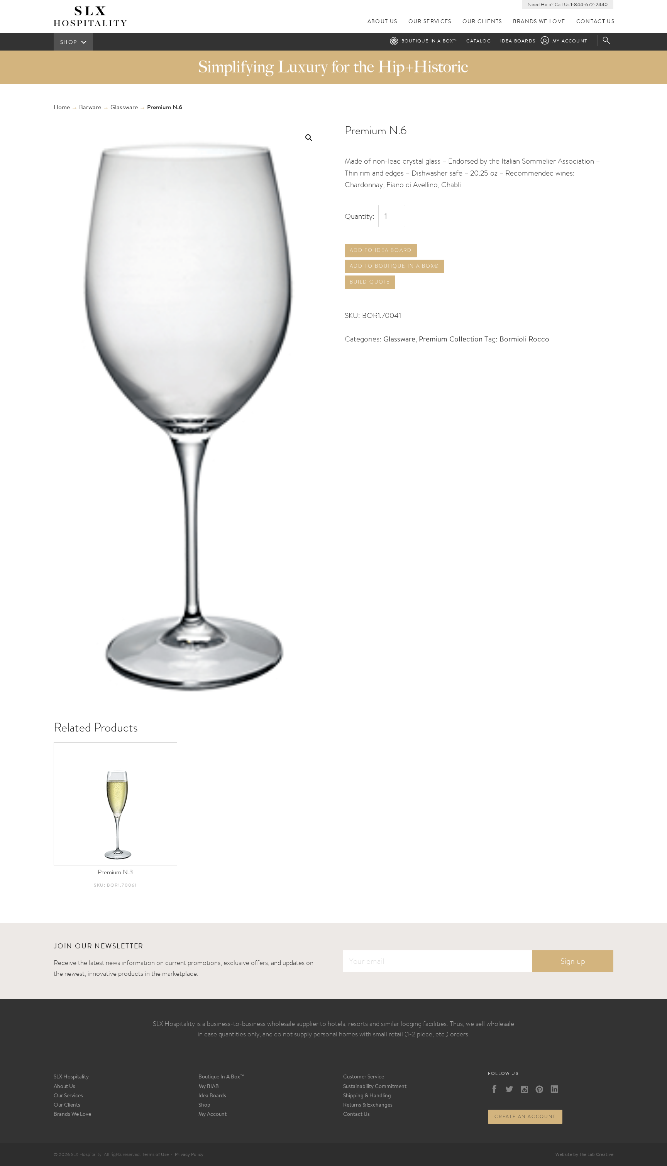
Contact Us (595, 21)
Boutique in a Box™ (429, 41)
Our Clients (482, 21)
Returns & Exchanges (368, 1105)
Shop (204, 1105)
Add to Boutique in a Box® (394, 266)
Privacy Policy (189, 1154)
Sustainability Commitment (374, 1087)
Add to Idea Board (381, 250)
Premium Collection (450, 339)
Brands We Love (539, 21)
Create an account (525, 1116)
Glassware (124, 108)
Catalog (478, 41)
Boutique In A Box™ (221, 1077)
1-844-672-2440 (589, 4)
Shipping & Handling (367, 1096)
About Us (382, 21)
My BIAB (208, 1087)
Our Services (430, 21)
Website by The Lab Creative (584, 1154)
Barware (90, 108)
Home (62, 108)
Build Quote (370, 282)
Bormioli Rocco (524, 339)
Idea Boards (517, 41)
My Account (569, 41)
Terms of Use (155, 1154)
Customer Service (363, 1077)
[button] (309, 138)
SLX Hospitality (71, 1077)
